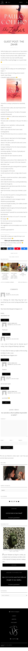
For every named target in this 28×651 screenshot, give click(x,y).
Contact (14, 615)
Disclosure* (14, 622)
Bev (7, 293)
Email (11, 440)
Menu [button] (9, 2)
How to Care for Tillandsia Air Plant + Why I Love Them (14, 550)
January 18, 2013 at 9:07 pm (12, 338)
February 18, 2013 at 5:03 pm (14, 364)
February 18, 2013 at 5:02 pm (14, 324)
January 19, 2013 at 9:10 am (12, 378)
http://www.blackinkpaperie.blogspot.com (11, 309)
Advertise (14, 619)
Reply (5, 320)
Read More (16, 565)
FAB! (7, 337)
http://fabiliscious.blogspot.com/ (9, 355)
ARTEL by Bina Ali (22, 282)
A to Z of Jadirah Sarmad (7, 282)
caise (7, 377)
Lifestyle (17, 256)
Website (20, 440)
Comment (3, 418)
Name (2, 440)
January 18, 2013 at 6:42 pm (12, 294)
